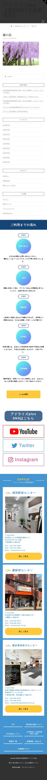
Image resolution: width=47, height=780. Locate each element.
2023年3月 (6, 157)
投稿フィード (7, 204)
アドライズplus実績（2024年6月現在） (16, 111)
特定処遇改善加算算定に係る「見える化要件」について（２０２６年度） (23, 91)
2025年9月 (6, 130)
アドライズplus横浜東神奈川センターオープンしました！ (21, 107)
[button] (43, 21)
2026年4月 (6, 125)
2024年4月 (6, 139)
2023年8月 (6, 143)
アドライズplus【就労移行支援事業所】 (22, 10)
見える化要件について (31, 762)
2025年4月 (6, 134)
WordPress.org (8, 213)
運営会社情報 (16, 767)
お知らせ (6, 176)
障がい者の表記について (17, 762)
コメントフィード (8, 208)
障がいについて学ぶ (9, 185)
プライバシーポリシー (28, 767)
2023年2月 (6, 162)
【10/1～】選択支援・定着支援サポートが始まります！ (21, 97)
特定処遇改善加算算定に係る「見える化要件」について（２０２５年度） (23, 102)
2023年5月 (6, 148)
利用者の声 (6, 181)
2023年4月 (6, 153)
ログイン (6, 199)
